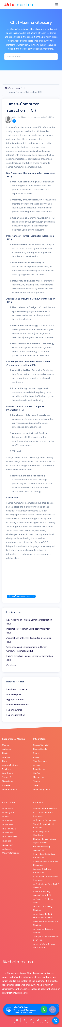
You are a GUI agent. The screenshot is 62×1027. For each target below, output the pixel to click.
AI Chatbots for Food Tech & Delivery (46, 886)
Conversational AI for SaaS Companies (45, 863)
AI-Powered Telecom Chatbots (43, 931)
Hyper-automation (15, 715)
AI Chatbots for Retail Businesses (43, 814)
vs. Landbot (7, 824)
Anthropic (6, 749)
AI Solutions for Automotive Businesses (46, 878)
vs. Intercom (7, 808)
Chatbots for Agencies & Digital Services (44, 841)
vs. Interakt (7, 849)
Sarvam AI (7, 777)
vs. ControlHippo (9, 836)
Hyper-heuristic (14, 709)
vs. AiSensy (7, 845)
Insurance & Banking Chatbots (42, 908)
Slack (35, 785)
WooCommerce (40, 761)
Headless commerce (16, 689)
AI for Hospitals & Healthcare (41, 833)
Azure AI (6, 757)
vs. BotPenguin (9, 828)
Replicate (6, 769)
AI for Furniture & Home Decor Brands (44, 946)
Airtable (37, 765)
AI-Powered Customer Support (43, 901)
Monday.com (38, 777)
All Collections (12, 88)
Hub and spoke (13, 694)
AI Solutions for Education (45, 820)
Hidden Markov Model (17, 704)
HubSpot (37, 773)
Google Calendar (41, 745)
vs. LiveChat (7, 832)
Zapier (36, 757)
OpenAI (5, 745)
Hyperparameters (15, 699)
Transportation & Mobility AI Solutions (46, 938)
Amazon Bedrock (10, 765)
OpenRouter (7, 773)
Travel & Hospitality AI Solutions (43, 826)
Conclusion (11, 665)
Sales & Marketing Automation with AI (42, 893)
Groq (4, 761)
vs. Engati (6, 840)
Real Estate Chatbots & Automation (44, 856)
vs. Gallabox (7, 820)
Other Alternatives (10, 853)
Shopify (36, 781)
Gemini (5, 753)
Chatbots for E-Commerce (45, 808)
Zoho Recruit (39, 769)
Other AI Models (9, 789)
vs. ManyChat (8, 812)
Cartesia (6, 785)
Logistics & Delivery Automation (42, 871)
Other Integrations (41, 789)
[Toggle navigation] (56, 4)
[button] (55, 1020)
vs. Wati (6, 816)
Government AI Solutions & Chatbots (45, 923)
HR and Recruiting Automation (41, 848)
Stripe (36, 753)
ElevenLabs (7, 781)
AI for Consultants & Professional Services (43, 916)
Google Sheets (40, 749)
